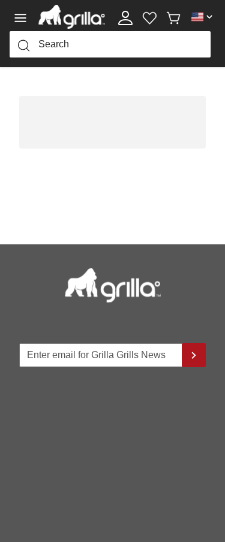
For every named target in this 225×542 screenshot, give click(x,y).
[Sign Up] (194, 355)
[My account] (125, 17)
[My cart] (173, 17)
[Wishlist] (149, 17)
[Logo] (71, 16)
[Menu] (24, 16)
